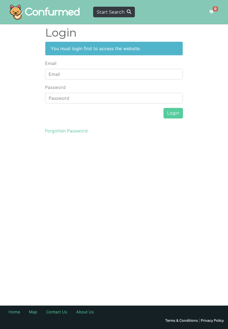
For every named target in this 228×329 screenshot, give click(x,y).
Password (55, 87)
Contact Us (56, 311)
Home (14, 311)
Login (173, 113)
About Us (85, 311)
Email (50, 63)
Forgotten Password (66, 131)
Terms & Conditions (181, 320)
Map (33, 311)
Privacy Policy (212, 320)
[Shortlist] (211, 12)
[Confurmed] (45, 12)
